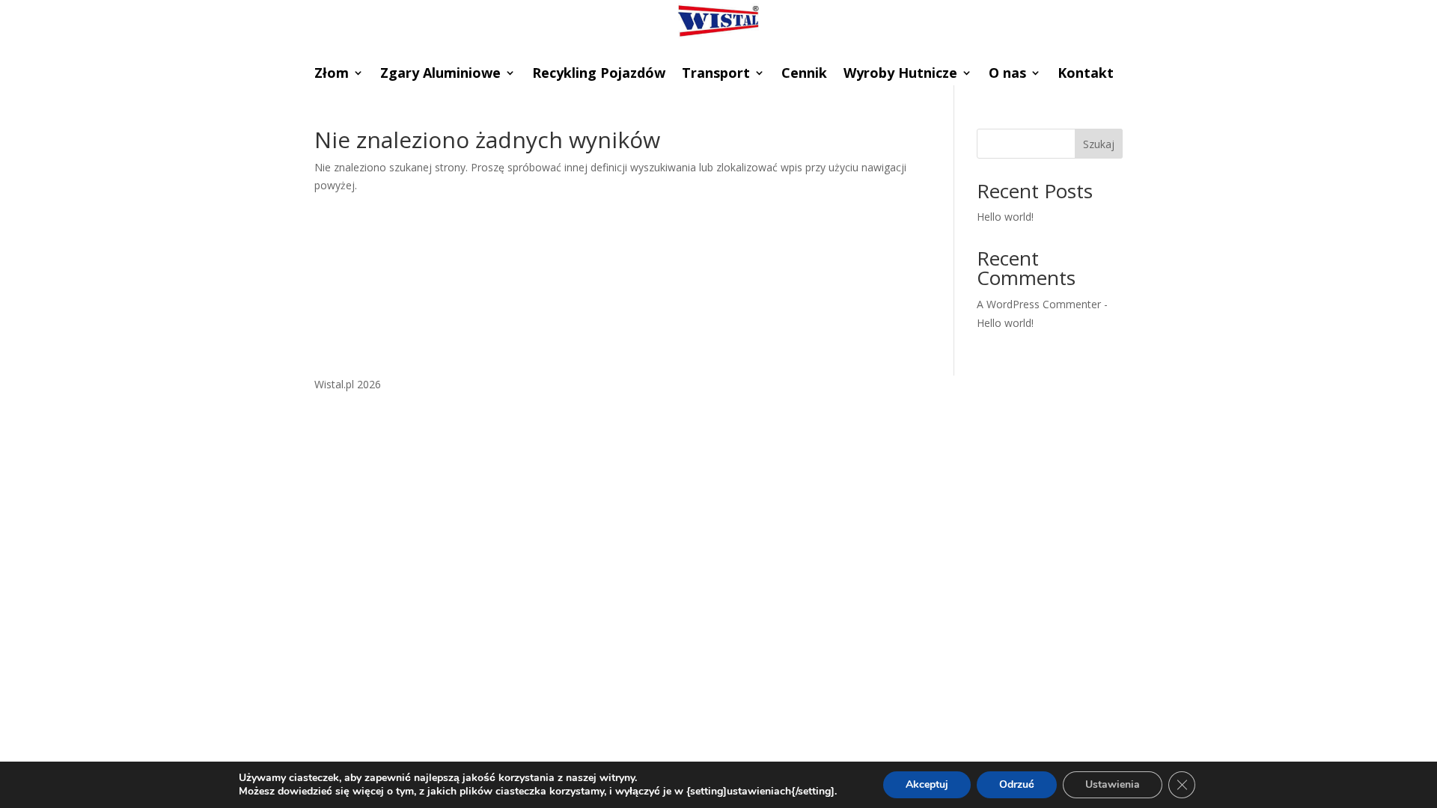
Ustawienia (1112, 784)
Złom (331, 74)
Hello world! (1005, 216)
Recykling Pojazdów (598, 74)
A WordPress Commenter (1039, 304)
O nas (1007, 74)
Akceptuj (927, 784)
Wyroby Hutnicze (900, 74)
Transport (716, 74)
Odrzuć (1016, 784)
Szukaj (1098, 144)
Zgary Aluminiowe (440, 74)
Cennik (804, 74)
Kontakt (1086, 74)
